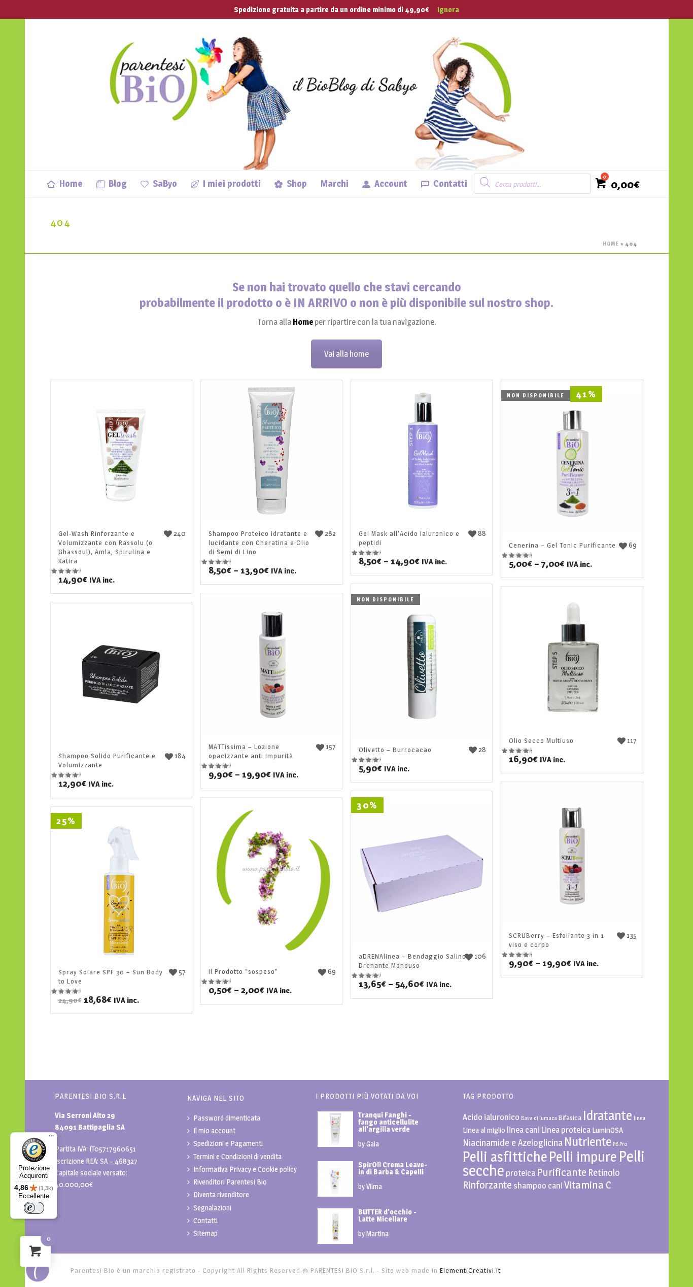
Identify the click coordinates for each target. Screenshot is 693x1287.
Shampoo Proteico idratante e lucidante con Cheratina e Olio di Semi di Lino (259, 542)
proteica (520, 1173)
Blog (118, 183)
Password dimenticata (226, 1117)
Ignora (448, 9)
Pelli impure (583, 1156)
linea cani (523, 1130)
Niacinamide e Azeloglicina (513, 1142)
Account (390, 183)
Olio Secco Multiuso (541, 740)
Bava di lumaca (539, 1118)
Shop (297, 183)
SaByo (165, 183)
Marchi (335, 183)
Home (71, 183)
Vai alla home (346, 354)
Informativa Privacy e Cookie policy (245, 1169)
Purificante (561, 1172)
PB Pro (620, 1144)
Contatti (450, 183)
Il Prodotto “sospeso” (243, 971)
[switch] (34, 1208)
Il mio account (214, 1130)
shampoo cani (538, 1185)
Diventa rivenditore (221, 1194)
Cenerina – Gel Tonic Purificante (562, 545)
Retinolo (604, 1172)
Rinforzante (487, 1185)
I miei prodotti (232, 183)
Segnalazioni (212, 1207)
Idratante (607, 1115)
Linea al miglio (484, 1130)
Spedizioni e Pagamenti (228, 1143)
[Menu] (51, 1138)
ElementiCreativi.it (470, 1270)
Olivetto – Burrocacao (395, 750)
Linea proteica (566, 1130)
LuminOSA (607, 1130)
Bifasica (570, 1117)
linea (639, 1118)
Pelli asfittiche (505, 1156)
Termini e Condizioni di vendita (237, 1156)
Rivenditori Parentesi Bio (230, 1181)
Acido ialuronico (491, 1117)
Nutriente (587, 1141)
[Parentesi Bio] (319, 94)
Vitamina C (587, 1184)
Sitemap (205, 1233)
